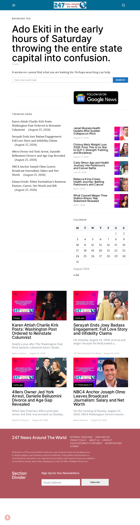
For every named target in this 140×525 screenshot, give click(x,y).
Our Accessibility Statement (86, 443)
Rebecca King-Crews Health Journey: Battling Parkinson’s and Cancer (88, 181)
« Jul (76, 275)
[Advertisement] (39, 224)
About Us (94, 440)
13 (100, 245)
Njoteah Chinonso (20, 420)
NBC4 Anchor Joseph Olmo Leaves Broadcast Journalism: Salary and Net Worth (35, 170)
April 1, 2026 (79, 205)
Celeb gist (79, 318)
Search (120, 80)
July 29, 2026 (79, 172)
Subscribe (95, 482)
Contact (107, 440)
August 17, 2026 (81, 137)
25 (85, 256)
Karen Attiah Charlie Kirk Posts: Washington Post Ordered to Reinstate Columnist (36, 125)
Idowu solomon (19, 353)
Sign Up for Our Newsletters (60, 474)
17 (77, 250)
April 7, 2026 (79, 188)
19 (92, 250)
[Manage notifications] (7, 517)
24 (77, 256)
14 (108, 245)
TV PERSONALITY (83, 385)
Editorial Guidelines (81, 437)
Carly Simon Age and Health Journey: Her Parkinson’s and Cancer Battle (91, 165)
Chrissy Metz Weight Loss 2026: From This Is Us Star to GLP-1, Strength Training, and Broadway (90, 148)
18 (85, 250)
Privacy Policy (78, 440)
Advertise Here (113, 443)
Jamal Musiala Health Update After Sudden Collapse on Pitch (86, 130)
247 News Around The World (87, 353)
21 (108, 250)
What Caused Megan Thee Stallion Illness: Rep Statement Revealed (90, 198)
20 (100, 250)
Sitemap (74, 446)
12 (92, 245)
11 (85, 245)
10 (77, 245)
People (16, 318)
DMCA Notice (102, 437)
